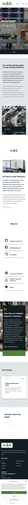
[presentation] (5, 28)
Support (14, 52)
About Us (18, 463)
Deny (14, 496)
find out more (6, 207)
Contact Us (18, 465)
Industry (3, 463)
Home (2, 461)
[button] (26, 481)
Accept (14, 492)
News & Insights (20, 461)
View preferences (14, 499)
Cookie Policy (12, 503)
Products (3, 465)
